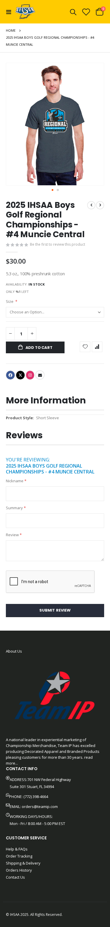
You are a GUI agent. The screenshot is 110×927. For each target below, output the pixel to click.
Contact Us (15, 877)
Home (11, 30)
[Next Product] (100, 205)
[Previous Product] (91, 205)
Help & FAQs (17, 849)
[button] (52, 190)
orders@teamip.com (40, 806)
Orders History (19, 870)
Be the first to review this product (57, 244)
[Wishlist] (86, 12)
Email (40, 375)
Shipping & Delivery (23, 863)
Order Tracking (19, 856)
